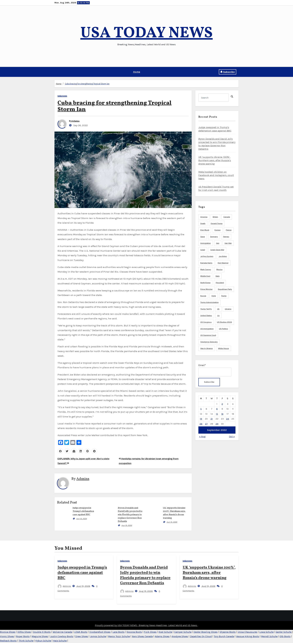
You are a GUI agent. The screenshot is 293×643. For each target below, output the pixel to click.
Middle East (205, 276)
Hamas (226, 237)
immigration (205, 243)
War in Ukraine (206, 348)
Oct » (232, 436)
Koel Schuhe (165, 631)
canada (226, 217)
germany (214, 237)
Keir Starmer (223, 263)
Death (202, 223)
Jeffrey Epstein (206, 256)
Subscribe (229, 71)
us (218, 315)
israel (202, 250)
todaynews (62, 96)
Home (136, 71)
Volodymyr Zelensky (209, 342)
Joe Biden (223, 256)
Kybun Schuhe (43, 640)
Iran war (228, 243)
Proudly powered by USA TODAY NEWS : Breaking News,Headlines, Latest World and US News (146, 625)
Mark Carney (205, 269)
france (229, 230)
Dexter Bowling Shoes (206, 631)
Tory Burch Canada (224, 636)
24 (227, 418)
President (220, 283)
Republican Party (225, 289)
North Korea (205, 283)
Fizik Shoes (150, 631)
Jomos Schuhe (98, 636)
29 (217, 423)
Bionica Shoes (7, 631)
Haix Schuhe (60, 640)
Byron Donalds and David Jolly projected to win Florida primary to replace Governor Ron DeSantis (130, 514)
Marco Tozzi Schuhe (119, 636)
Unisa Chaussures (247, 631)
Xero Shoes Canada (142, 636)
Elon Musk (204, 230)
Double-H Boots (42, 631)
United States (206, 315)
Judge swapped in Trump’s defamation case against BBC (83, 511)
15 (217, 414)
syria (214, 296)
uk (218, 309)
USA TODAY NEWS (146, 33)
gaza (202, 237)
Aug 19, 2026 (81, 519)
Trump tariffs (206, 309)
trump (223, 296)
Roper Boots (23, 636)
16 (222, 414)
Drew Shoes (81, 636)
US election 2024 (224, 322)
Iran (217, 243)
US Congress (206, 322)
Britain (215, 217)
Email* (202, 365)
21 (212, 418)
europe (218, 230)
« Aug (202, 436)
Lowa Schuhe (266, 631)
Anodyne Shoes (180, 636)
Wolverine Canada (62, 631)
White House (223, 348)
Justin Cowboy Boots (61, 636)
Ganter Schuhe (284, 631)
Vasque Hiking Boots (247, 636)
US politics (223, 329)
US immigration (207, 329)
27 (206, 423)
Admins (76, 121)
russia (203, 296)
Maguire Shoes (40, 636)
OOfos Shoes (24, 631)
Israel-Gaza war (217, 250)
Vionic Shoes (7, 636)
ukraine (228, 309)
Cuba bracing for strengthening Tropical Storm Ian (87, 84)
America (203, 217)
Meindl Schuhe (269, 636)
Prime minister (206, 289)
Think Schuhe (26, 640)
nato (218, 276)
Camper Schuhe (183, 631)
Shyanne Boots (228, 631)
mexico (219, 269)
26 (201, 423)
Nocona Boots (134, 631)
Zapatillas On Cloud (201, 636)
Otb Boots (285, 636)
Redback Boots (8, 640)
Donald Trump (216, 223)
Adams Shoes (162, 636)
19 (201, 418)
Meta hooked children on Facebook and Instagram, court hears (216, 175)
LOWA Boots (80, 631)
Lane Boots (118, 631)
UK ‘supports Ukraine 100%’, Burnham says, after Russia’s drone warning (214, 160)
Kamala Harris (206, 263)
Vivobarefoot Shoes (99, 631)
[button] (55, 72)
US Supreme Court (208, 335)
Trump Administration (209, 302)
